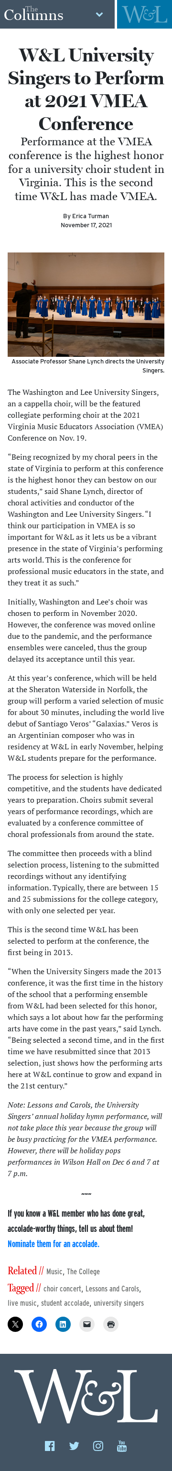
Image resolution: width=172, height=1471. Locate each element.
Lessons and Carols (112, 1288)
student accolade (65, 1303)
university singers (119, 1303)
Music (54, 1271)
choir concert (62, 1288)
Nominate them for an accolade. (53, 1243)
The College (83, 1271)
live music (22, 1303)
